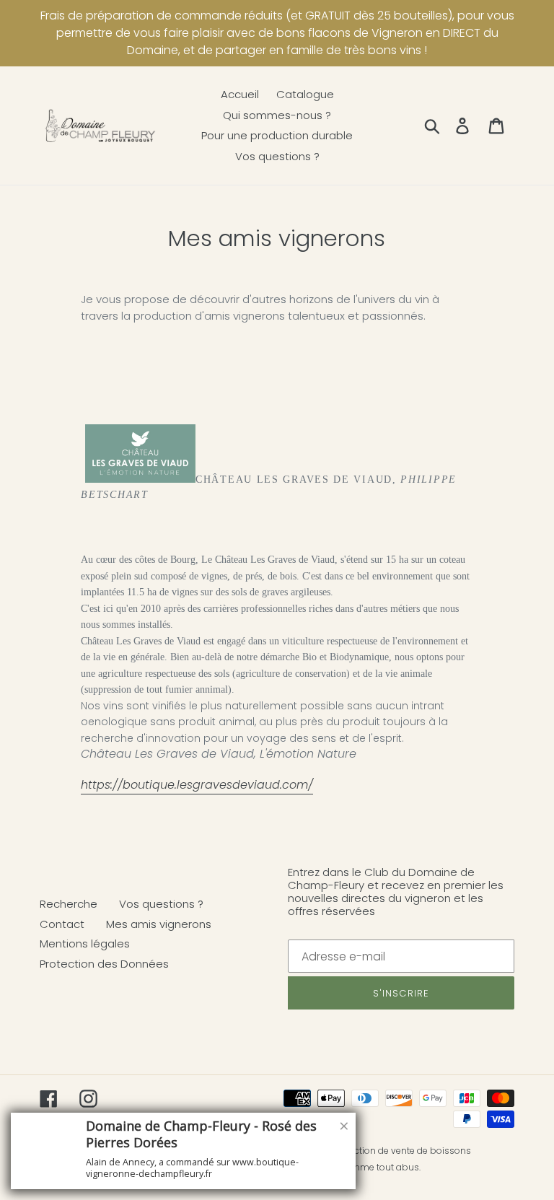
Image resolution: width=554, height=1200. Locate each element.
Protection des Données (104, 963)
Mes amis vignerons (158, 924)
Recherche (68, 903)
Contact (62, 924)
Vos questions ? (161, 903)
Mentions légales (85, 943)
